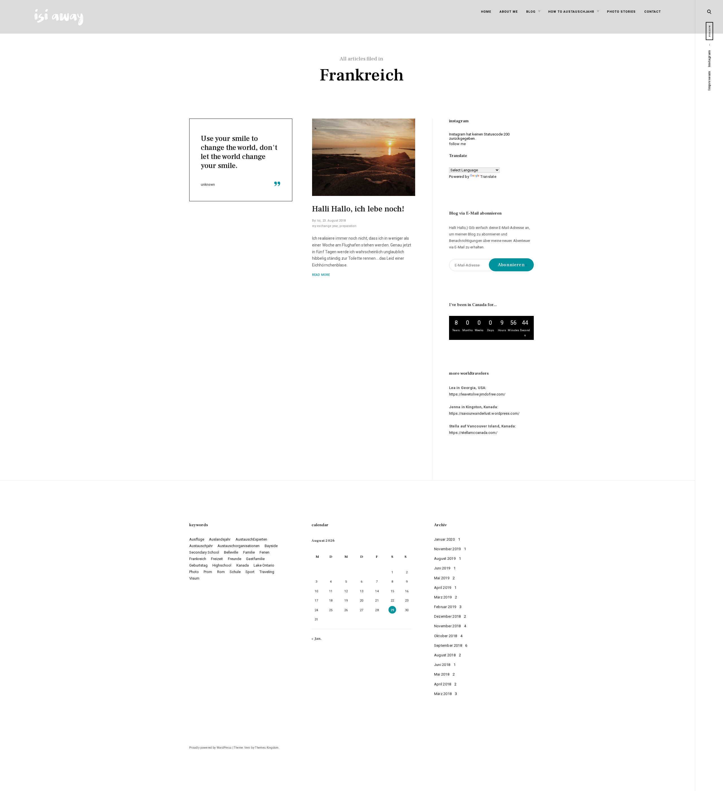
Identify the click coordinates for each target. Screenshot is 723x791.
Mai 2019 (441, 578)
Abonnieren (511, 265)
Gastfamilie (255, 559)
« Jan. (317, 638)
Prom (208, 572)
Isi (319, 220)
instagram (709, 58)
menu (709, 11)
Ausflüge (196, 539)
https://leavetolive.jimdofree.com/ (477, 394)
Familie (249, 552)
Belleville (231, 552)
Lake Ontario (264, 565)
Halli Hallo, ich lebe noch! (358, 209)
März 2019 (443, 597)
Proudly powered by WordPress (210, 747)
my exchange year (325, 226)
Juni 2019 (442, 568)
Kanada (242, 565)
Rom (221, 572)
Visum (194, 578)
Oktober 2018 (445, 636)
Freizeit (217, 559)
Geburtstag (198, 565)
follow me (457, 144)
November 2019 (447, 549)
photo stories (621, 12)
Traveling (267, 572)
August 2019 (445, 558)
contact (652, 12)
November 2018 (447, 626)
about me (509, 12)
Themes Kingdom (266, 747)
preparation (347, 226)
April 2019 (442, 587)
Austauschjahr (201, 546)
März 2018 (443, 694)
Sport (249, 572)
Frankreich (197, 559)
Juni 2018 (442, 665)
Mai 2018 (441, 674)
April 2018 (442, 684)
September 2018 (448, 645)
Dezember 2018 (447, 616)
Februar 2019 (445, 607)
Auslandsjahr (219, 539)
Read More (321, 275)
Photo (194, 572)
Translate (488, 176)
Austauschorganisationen (238, 546)
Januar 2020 (444, 539)
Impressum (709, 81)
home (486, 12)
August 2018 (445, 655)
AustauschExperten (251, 539)
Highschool (221, 565)
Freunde (234, 559)
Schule (235, 572)
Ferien (264, 552)
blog (530, 12)
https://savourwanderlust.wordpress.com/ (484, 413)
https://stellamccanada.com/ (473, 433)
